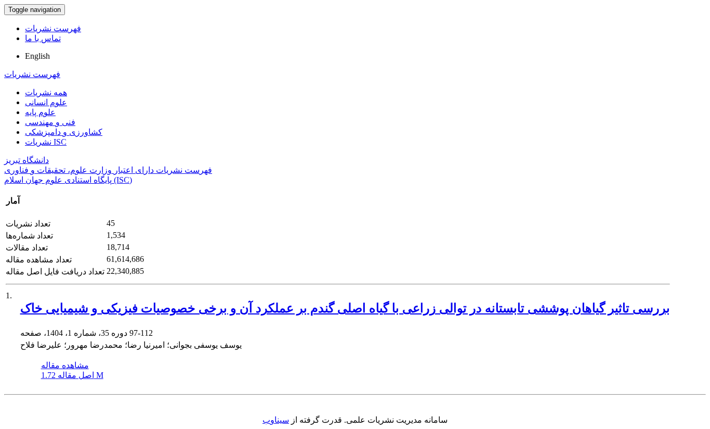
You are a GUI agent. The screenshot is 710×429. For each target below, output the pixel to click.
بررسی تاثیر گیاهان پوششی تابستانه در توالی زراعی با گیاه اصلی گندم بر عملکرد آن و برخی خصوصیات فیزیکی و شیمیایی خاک (345, 308)
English (37, 56)
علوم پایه (40, 112)
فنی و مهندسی (50, 122)
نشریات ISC (46, 141)
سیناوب (275, 419)
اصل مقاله (72, 375)
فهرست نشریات (53, 28)
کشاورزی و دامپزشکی (63, 132)
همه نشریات (46, 92)
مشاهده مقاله (65, 365)
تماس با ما (43, 38)
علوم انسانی (46, 102)
